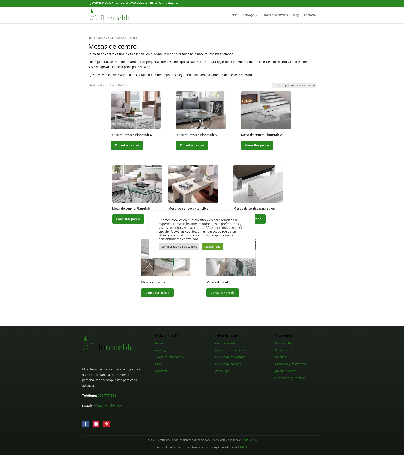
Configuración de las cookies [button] (179, 247)
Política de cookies (228, 364)
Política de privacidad (230, 357)
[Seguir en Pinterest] (106, 424)
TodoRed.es (249, 440)
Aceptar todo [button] (212, 247)
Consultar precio (127, 145)
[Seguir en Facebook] (85, 424)
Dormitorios (283, 350)
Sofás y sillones (286, 343)
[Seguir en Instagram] (96, 424)
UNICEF (243, 447)
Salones (280, 357)
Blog (296, 15)
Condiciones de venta (230, 350)
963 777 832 (107, 395)
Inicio (234, 15)
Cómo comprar (225, 343)
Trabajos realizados (276, 15)
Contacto (310, 15)
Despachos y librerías (290, 378)
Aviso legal (222, 371)
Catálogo (248, 15)
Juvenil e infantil (286, 371)
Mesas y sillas (105, 38)
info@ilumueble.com (108, 406)
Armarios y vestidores (290, 364)
